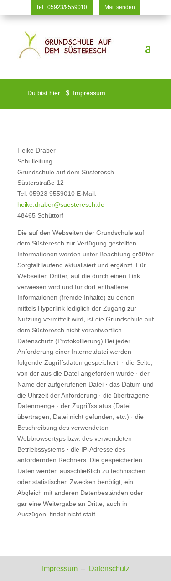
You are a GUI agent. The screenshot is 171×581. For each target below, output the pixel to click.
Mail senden (119, 7)
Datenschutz (109, 568)
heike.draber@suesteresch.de (60, 204)
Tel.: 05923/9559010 (61, 7)
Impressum (60, 568)
